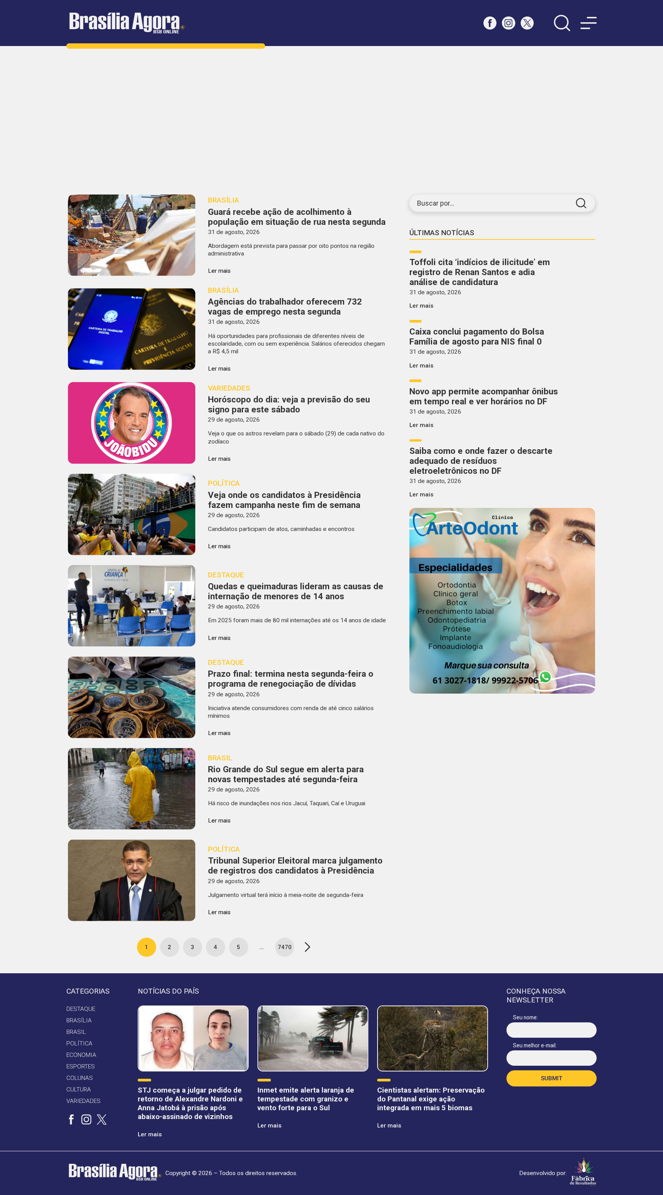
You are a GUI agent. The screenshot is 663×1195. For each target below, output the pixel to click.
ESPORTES (80, 1066)
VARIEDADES (83, 1101)
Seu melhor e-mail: (535, 1045)
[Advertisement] (331, 120)
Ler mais (421, 305)
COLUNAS (79, 1078)
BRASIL (76, 1032)
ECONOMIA (81, 1055)
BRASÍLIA (79, 1020)
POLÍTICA (79, 1043)
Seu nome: (525, 1017)
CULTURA (78, 1089)
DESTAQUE (80, 1008)
